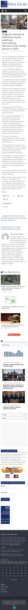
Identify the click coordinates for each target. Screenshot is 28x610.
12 (6, 570)
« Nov (12, 579)
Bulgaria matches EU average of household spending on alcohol (11, 228)
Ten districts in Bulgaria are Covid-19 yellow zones (13, 307)
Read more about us (15, 544)
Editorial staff (4, 587)
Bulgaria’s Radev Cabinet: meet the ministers (12, 408)
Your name (4, 492)
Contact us (3, 589)
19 (6, 573)
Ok (14, 607)
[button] (14, 345)
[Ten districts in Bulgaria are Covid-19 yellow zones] (10, 296)
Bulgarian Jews (5, 53)
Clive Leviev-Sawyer (17, 51)
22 (17, 573)
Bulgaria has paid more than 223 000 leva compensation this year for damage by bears (13, 288)
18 (2, 573)
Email (3, 486)
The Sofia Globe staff (17, 362)
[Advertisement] (14, 435)
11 (2, 570)
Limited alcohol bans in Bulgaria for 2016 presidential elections (13, 326)
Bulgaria (4, 31)
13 (10, 570)
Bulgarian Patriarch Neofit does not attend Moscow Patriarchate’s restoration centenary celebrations (14, 218)
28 (14, 576)
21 (14, 573)
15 (17, 570)
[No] (26, 604)
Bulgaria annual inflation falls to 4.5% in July (13, 365)
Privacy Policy (4, 591)
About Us (3, 584)
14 (14, 570)
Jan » (16, 579)
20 (10, 573)
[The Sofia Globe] (2, 10)
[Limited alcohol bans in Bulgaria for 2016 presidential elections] (10, 314)
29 (17, 576)
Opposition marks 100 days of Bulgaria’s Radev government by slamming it (13, 386)
